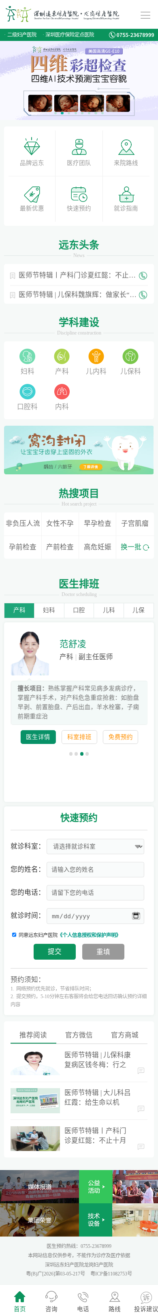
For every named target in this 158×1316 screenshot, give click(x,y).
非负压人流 (23, 523)
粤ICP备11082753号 (111, 1274)
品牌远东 (32, 163)
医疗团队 (79, 163)
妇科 (27, 371)
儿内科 (96, 371)
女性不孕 (60, 523)
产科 (62, 371)
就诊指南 (126, 208)
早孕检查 (97, 523)
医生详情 (38, 737)
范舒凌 (72, 644)
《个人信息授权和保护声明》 (89, 935)
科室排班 (79, 737)
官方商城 (125, 1035)
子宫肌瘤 (135, 523)
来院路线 (126, 163)
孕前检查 (22, 547)
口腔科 (27, 407)
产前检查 (60, 547)
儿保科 (130, 371)
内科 (62, 407)
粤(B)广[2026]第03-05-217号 (56, 1274)
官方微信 (79, 1035)
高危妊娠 (97, 547)
